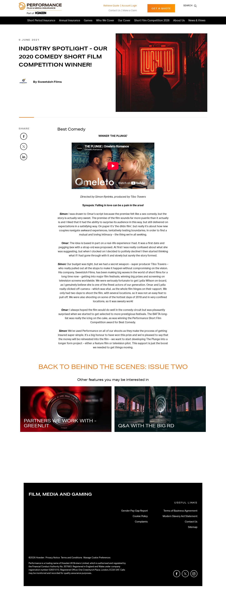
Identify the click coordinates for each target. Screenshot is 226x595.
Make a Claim (130, 10)
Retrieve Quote (111, 6)
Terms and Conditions (71, 558)
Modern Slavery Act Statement (180, 516)
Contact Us (114, 10)
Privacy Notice (52, 558)
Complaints (141, 521)
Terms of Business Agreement (180, 511)
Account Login (129, 6)
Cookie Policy (140, 516)
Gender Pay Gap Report (134, 511)
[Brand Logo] (40, 8)
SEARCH (187, 5)
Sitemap (192, 527)
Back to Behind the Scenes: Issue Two (113, 366)
